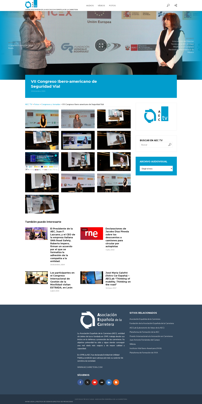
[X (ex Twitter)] (88, 382)
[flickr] (102, 382)
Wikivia (133, 344)
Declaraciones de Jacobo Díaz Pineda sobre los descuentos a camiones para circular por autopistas (117, 237)
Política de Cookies (44, 401)
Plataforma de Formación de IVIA (144, 352)
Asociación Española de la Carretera (145, 319)
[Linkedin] (109, 382)
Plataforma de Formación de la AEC (144, 332)
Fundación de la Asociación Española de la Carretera (152, 323)
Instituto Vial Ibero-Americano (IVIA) (146, 348)
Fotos (112, 5)
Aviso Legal (30, 401)
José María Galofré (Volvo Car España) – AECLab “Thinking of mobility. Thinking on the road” (118, 278)
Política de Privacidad (63, 401)
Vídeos (101, 5)
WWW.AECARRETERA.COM (89, 367)
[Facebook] (80, 382)
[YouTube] (95, 382)
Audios (90, 5)
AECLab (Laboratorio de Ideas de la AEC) (147, 327)
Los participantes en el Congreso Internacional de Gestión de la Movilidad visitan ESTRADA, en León (62, 280)
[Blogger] (116, 382)
